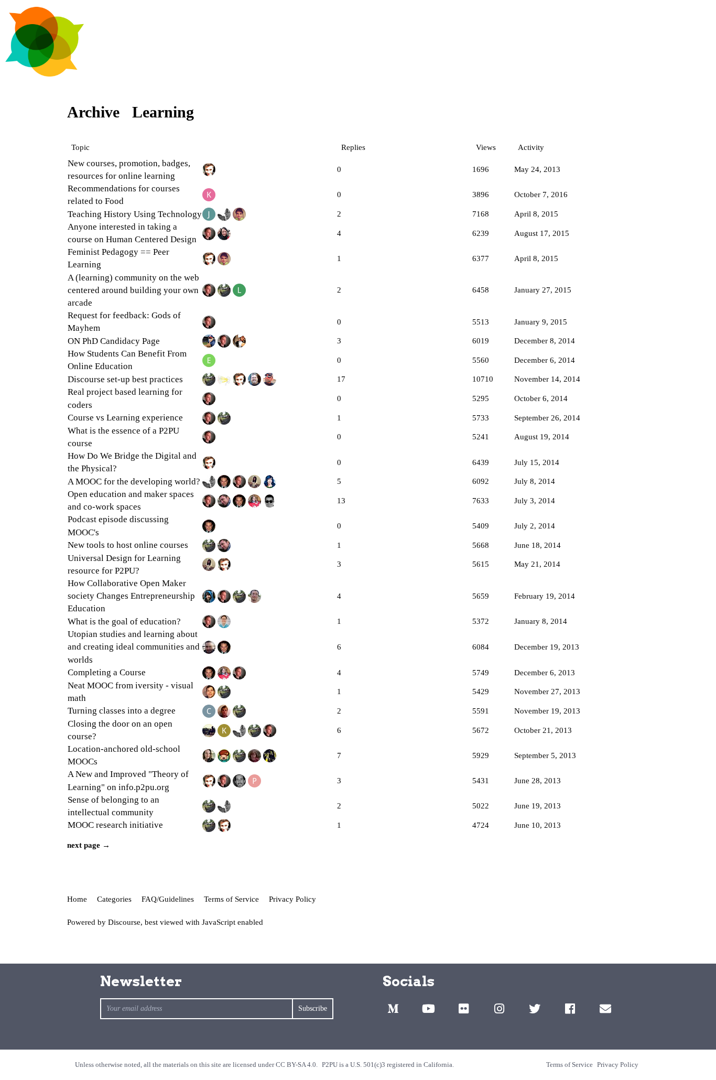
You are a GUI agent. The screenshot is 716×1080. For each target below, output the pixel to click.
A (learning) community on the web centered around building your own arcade (133, 290)
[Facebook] (569, 1008)
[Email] (605, 1008)
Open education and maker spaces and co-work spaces (131, 500)
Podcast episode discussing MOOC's (118, 525)
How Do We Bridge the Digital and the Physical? (132, 462)
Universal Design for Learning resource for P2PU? (124, 564)
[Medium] (393, 1008)
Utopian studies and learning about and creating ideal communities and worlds (134, 646)
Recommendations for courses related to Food (124, 194)
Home (77, 899)
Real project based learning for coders (125, 398)
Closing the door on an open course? (120, 730)
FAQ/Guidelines (168, 899)
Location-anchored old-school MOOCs (124, 755)
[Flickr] (463, 1008)
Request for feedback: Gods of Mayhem (124, 321)
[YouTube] (428, 1008)
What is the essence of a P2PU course (123, 437)
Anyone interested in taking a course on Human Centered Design (132, 233)
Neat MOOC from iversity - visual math (130, 692)
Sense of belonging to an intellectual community (113, 806)
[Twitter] (534, 1008)
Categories (114, 899)
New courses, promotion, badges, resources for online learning (129, 169)
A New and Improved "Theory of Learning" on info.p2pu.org (128, 780)
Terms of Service (231, 899)
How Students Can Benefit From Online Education (127, 360)
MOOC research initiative (115, 825)
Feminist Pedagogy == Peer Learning (118, 258)
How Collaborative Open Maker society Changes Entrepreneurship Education (131, 595)
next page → (88, 845)
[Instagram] (499, 1008)
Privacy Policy (292, 899)
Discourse (124, 922)
